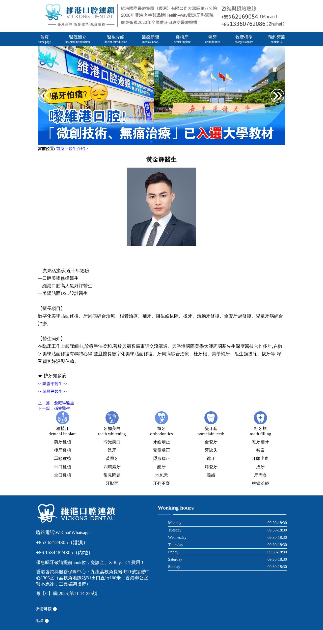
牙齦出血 (260, 458)
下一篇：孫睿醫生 (54, 408)
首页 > (62, 148)
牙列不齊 (161, 483)
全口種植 (62, 475)
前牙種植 (62, 441)
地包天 (161, 475)
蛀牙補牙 (260, 441)
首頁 (44, 39)
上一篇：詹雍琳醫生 (56, 403)
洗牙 (112, 450)
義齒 (211, 475)
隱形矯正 (161, 458)
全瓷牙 (211, 441)
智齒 (260, 450)
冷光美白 (112, 441)
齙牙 (161, 466)
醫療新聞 (150, 39)
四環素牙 (112, 466)
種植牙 (182, 39)
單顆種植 (62, 458)
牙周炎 (260, 475)
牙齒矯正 (161, 441)
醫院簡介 (77, 39)
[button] (277, 96)
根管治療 (260, 483)
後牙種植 (62, 450)
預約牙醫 (276, 39)
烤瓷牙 (211, 466)
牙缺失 (211, 450)
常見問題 (112, 475)
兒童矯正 (161, 450)
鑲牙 (211, 458)
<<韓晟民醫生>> (52, 391)
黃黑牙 (112, 458)
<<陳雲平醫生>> (52, 384)
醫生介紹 (115, 39)
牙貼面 (112, 483)
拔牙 (260, 466)
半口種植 (62, 466)
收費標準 (244, 39)
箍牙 (212, 39)
